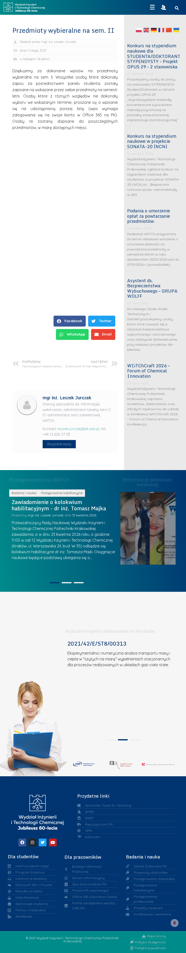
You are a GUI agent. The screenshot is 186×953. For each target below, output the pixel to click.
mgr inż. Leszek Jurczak (48, 521)
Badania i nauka (26, 493)
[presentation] (111, 740)
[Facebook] (22, 842)
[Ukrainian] (176, 29)
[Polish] (139, 29)
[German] (154, 29)
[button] (70, 321)
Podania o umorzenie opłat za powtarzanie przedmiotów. (148, 216)
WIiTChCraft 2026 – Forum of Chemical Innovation (148, 371)
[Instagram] (32, 842)
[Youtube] (53, 842)
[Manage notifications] (174, 923)
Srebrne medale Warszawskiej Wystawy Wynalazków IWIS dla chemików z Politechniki (161, 527)
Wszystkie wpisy (59, 444)
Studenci (43, 59)
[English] (146, 29)
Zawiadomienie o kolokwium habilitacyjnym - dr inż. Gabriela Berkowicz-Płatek (54, 508)
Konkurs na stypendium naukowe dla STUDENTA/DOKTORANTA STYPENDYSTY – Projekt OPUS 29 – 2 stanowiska (155, 56)
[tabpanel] (121, 688)
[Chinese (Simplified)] (169, 29)
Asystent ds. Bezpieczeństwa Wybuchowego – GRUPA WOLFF (152, 288)
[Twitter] (42, 842)
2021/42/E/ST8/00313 (96, 643)
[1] (54, 583)
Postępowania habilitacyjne (64, 493)
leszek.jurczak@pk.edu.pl (78, 428)
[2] (67, 583)
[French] (161, 29)
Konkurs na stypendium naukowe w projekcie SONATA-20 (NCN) (151, 141)
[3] (79, 583)
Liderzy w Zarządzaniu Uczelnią (132, 527)
